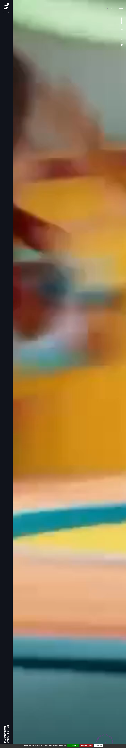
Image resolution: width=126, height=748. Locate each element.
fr (111, 8)
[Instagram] (121, 29)
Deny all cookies (87, 745)
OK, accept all (73, 745)
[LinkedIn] (121, 35)
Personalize (98, 745)
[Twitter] (122, 40)
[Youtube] (122, 45)
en (108, 8)
